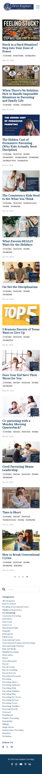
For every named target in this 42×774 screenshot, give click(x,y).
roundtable (7, 721)
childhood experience (12, 610)
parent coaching (18, 55)
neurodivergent (9, 661)
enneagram (7, 634)
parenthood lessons (30, 203)
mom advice (7, 655)
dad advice (7, 619)
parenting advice (30, 55)
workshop (6, 736)
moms (5, 658)
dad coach (16, 382)
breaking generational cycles (15, 607)
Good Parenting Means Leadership (18, 468)
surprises (6, 733)
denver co (7, 625)
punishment (7, 715)
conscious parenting (11, 616)
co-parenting (7, 55)
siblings (5, 724)
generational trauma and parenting (18, 643)
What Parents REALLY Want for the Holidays (17, 243)
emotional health (10, 628)
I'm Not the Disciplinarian (20, 287)
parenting (16, 105)
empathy (6, 631)
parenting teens (23, 160)
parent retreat (9, 673)
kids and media (9, 649)
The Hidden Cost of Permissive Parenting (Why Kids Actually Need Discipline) (19, 145)
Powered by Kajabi (21, 768)
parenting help (33, 157)
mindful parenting (10, 652)
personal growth (10, 709)
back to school (9, 604)
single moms (18, 565)
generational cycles (11, 640)
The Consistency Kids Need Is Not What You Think (21, 197)
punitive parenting (10, 718)
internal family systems (13, 646)
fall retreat (7, 637)
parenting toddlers (11, 706)
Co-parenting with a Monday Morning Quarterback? (16, 424)
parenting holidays (10, 691)
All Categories (8, 601)
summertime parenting (12, 730)
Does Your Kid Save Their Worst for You (19, 376)
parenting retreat (10, 700)
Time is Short (11, 512)
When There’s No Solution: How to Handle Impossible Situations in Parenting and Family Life (20, 95)
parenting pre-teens (9, 160)
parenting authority (21, 157)
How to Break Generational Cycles (21, 556)
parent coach (17, 154)
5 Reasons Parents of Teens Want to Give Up (21, 331)
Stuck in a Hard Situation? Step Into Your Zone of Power (20, 48)
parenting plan (9, 694)
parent (5, 664)
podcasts (6, 712)
